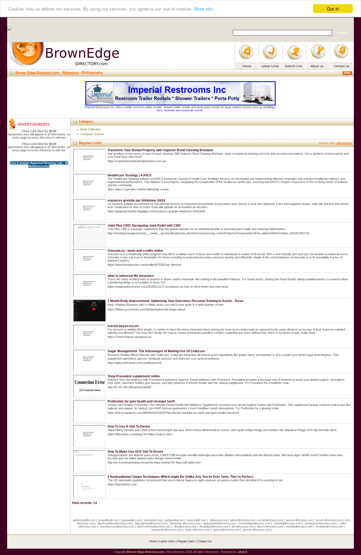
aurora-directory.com (299, 520)
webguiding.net (174, 520)
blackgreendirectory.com (151, 523)
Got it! (333, 8)
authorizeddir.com (84, 520)
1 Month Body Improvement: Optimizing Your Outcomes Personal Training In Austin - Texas (175, 301)
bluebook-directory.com (185, 523)
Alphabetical (344, 143)
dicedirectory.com (243, 526)
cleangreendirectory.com (320, 523)
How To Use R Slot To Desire (129, 426)
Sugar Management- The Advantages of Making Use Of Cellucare (156, 351)
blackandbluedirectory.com (115, 523)
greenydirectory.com (226, 529)
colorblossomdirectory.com (116, 526)
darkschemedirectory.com (154, 526)
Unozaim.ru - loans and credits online (135, 251)
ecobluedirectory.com (329, 526)
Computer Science (92, 134)
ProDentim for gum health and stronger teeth (141, 401)
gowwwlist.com (131, 520)
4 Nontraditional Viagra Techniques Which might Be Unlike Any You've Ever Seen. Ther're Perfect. (181, 477)
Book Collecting (90, 129)
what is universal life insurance (131, 276)
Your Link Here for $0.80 (39, 131)
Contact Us (204, 541)
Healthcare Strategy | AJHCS (129, 175)
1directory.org (218, 520)
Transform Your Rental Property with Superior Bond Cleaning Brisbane (160, 150)
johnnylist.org (153, 520)
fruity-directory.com (197, 529)
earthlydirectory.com (299, 526)
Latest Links (167, 541)
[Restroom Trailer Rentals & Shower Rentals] (180, 104)
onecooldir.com (196, 520)
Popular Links (186, 541)
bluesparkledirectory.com (219, 523)
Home (153, 541)
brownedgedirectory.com (254, 523)
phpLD (242, 551)
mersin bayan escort (123, 326)
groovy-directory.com (256, 529)
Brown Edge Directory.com (37, 73)
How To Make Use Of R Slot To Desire (135, 451)
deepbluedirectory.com (213, 526)
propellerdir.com (109, 520)
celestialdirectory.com (287, 523)
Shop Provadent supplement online (134, 376)
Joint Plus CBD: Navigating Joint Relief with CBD (144, 225)
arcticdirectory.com (270, 520)
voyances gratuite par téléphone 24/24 (136, 200)
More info (203, 9)
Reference (70, 73)
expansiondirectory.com (166, 529)
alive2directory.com (242, 520)
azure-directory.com (329, 520)
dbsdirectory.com (185, 526)
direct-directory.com (270, 526)
